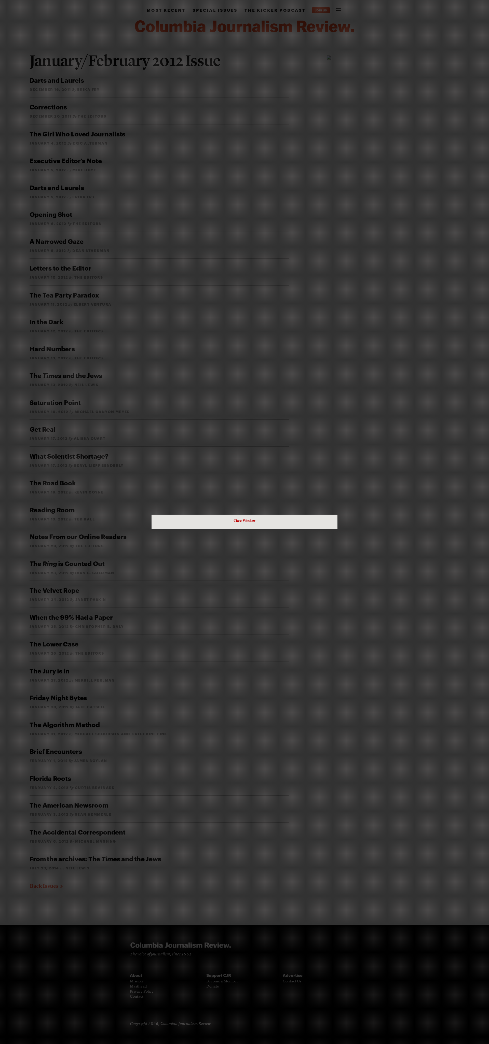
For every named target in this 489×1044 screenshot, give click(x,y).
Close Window (244, 520)
